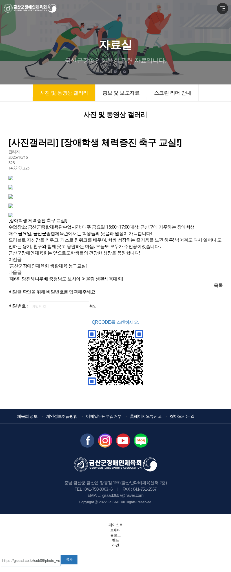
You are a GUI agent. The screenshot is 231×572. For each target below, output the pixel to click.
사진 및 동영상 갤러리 (64, 93)
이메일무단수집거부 (103, 416)
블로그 (115, 535)
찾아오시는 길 (182, 416)
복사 (69, 559)
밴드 (141, 441)
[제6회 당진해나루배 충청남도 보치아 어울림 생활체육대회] (65, 279)
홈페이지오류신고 (145, 416)
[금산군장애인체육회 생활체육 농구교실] (47, 266)
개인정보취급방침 (61, 416)
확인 (93, 306)
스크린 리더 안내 (172, 93)
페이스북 (87, 441)
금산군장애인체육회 (35, 8)
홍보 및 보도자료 (121, 93)
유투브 (123, 441)
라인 (115, 545)
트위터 (115, 530)
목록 (218, 285)
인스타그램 (105, 441)
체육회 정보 (27, 416)
